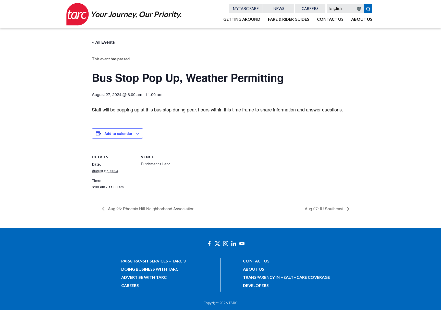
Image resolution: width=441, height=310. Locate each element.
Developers (256, 285)
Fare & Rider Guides (288, 19)
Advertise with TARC (144, 277)
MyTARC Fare (246, 8)
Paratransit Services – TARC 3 (153, 260)
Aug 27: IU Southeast (324, 209)
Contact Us (330, 19)
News (278, 8)
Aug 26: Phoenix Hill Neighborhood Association (150, 209)
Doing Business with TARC (149, 269)
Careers (310, 8)
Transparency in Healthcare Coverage (286, 277)
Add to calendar (118, 133)
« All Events (103, 42)
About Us (361, 19)
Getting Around (241, 19)
